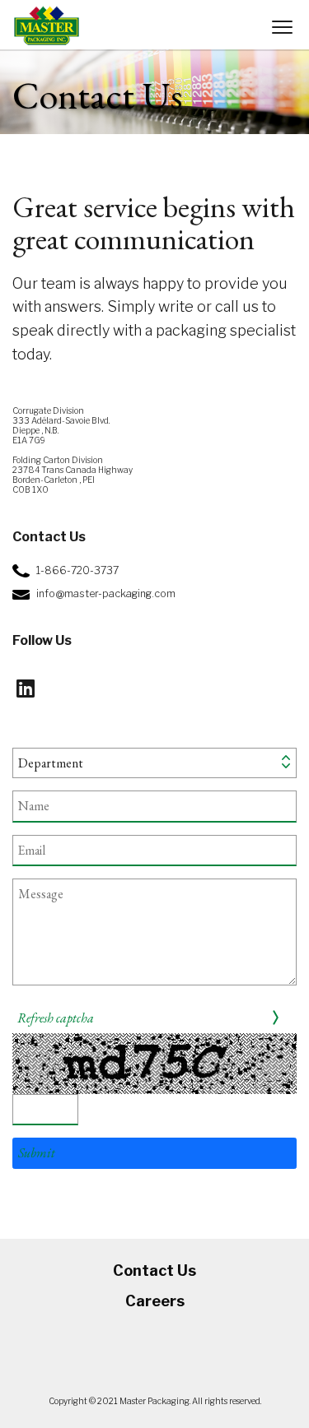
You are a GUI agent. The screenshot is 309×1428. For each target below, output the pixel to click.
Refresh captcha (55, 1018)
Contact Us (154, 1270)
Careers (155, 1301)
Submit (36, 1152)
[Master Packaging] (46, 25)
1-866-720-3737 (77, 570)
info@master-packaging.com (106, 593)
